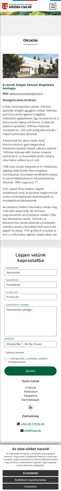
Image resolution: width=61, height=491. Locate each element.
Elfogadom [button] (30, 473)
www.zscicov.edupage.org (25, 93)
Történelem (31, 391)
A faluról (30, 387)
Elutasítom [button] (31, 486)
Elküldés (31, 371)
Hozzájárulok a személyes (28, 360)
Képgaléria (30, 396)
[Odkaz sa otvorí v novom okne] (30, 407)
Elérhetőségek (30, 400)
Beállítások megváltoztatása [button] (30, 479)
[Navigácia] (53, 6)
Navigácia (9, 6)
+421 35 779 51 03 (32, 424)
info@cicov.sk (32, 430)
